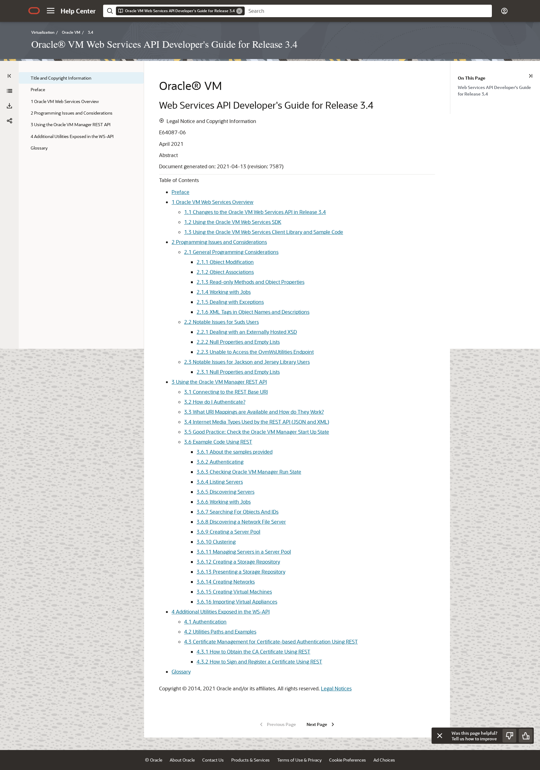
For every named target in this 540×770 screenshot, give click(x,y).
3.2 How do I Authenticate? (214, 401)
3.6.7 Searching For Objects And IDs (237, 511)
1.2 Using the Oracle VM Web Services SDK (232, 222)
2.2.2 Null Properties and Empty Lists (238, 341)
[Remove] (239, 10)
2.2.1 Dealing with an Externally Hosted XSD (247, 331)
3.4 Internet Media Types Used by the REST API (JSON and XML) (256, 421)
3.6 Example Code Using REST (218, 441)
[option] (499, 90)
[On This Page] (530, 75)
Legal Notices (336, 688)
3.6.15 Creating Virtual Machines (234, 591)
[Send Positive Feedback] (525, 736)
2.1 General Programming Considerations (231, 252)
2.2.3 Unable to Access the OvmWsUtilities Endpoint (255, 351)
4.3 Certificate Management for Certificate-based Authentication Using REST (271, 641)
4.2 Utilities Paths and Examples (220, 631)
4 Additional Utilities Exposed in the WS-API (221, 611)
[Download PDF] (9, 105)
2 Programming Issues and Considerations (219, 242)
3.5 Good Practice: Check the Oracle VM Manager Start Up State (256, 431)
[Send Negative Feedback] (509, 736)
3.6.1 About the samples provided (234, 451)
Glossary (181, 671)
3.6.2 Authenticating (220, 461)
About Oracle (182, 760)
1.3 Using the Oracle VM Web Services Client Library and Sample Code (263, 232)
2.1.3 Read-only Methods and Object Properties (250, 282)
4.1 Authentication (205, 621)
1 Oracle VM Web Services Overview (212, 202)
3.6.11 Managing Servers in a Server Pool (244, 551)
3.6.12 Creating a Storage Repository (238, 561)
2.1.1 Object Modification (225, 262)
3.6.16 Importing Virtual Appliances (237, 601)
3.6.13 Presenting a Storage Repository (241, 571)
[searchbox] (368, 11)
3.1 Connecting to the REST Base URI (226, 391)
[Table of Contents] (9, 75)
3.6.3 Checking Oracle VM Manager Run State (249, 471)
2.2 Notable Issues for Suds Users (221, 321)
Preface (180, 192)
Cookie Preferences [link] (347, 760)
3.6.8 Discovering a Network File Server (241, 521)
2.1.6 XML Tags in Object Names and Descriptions (253, 311)
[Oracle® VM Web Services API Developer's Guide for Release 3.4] (9, 90)
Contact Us (213, 760)
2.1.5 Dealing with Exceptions (230, 302)
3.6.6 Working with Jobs (224, 501)
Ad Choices (384, 760)
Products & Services (250, 760)
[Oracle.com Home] (34, 10)
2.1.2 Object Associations (225, 272)
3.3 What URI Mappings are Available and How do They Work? (254, 411)
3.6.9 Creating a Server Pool (228, 531)
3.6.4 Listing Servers (220, 481)
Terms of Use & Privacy (299, 760)
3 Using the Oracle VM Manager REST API (219, 381)
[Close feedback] (440, 736)
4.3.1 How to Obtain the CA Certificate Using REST (253, 651)
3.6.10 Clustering (216, 541)
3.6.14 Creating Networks (226, 581)
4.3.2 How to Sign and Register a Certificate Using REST (259, 661)
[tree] (81, 113)
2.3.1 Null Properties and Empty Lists (238, 371)
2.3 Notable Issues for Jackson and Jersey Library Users (247, 361)
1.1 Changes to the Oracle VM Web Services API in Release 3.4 (255, 212)
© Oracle (153, 760)
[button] (50, 10)
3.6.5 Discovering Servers (225, 491)
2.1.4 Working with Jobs (224, 292)
